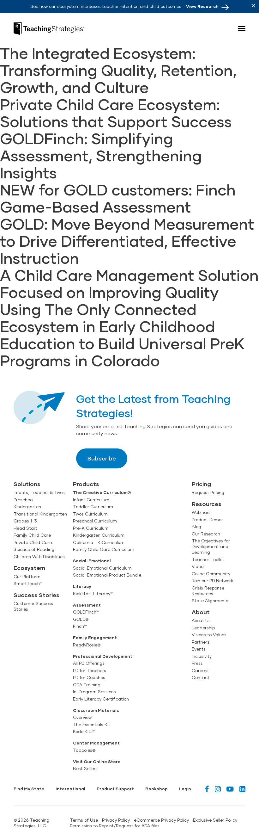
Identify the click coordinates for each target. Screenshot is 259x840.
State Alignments (210, 600)
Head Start (25, 528)
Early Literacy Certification (101, 698)
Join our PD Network (212, 580)
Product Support (115, 788)
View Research (202, 6)
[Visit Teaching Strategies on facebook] (207, 789)
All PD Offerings (89, 663)
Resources (206, 503)
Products (86, 483)
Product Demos (208, 519)
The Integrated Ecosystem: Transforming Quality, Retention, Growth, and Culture (118, 70)
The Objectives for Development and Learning (211, 546)
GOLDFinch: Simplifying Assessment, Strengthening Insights (101, 155)
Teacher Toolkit (208, 559)
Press (197, 663)
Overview (82, 717)
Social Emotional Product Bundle (107, 575)
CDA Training (86, 684)
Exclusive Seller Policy (215, 820)
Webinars (201, 512)
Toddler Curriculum (93, 506)
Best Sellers (85, 768)
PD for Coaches (89, 677)
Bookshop (156, 788)
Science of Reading (34, 549)
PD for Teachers (89, 670)
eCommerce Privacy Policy (161, 820)
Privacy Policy (116, 820)
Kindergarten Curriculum (98, 535)
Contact (200, 677)
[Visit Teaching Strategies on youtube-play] (230, 789)
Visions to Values (209, 634)
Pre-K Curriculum (91, 528)
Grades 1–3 (25, 520)
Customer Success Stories (33, 606)
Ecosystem (29, 567)
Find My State (29, 788)
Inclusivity (202, 656)
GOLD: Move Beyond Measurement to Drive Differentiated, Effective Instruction (127, 240)
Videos (199, 566)
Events (199, 649)
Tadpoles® (84, 750)
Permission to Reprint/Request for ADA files (115, 825)
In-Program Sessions (94, 691)
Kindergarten (27, 506)
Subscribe (101, 458)
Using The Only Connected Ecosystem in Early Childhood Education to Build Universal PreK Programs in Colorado (122, 334)
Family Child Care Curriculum (103, 549)
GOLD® (80, 619)
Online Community (211, 573)
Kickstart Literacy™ (93, 593)
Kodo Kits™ (84, 731)
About (201, 611)
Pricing (201, 483)
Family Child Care (32, 535)
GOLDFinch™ (86, 612)
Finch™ (80, 626)
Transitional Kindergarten (40, 513)
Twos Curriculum (90, 513)
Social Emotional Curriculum (102, 568)
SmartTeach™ (28, 583)
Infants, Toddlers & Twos (39, 492)
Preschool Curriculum (95, 520)
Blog (196, 526)
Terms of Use (84, 820)
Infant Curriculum (91, 499)
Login (185, 788)
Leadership (203, 627)
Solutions (27, 483)
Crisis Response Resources (208, 590)
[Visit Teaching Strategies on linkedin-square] (242, 789)
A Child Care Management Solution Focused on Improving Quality (129, 283)
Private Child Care (33, 542)
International (70, 788)
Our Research (206, 533)
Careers (200, 670)
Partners (200, 642)
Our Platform (27, 576)
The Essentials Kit (91, 724)
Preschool (23, 499)
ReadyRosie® (86, 644)
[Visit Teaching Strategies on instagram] (218, 789)
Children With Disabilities (39, 556)
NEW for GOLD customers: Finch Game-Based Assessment (118, 198)
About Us (201, 620)
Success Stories (36, 594)
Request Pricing (208, 492)
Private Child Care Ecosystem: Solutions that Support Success (116, 112)
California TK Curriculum (98, 542)
